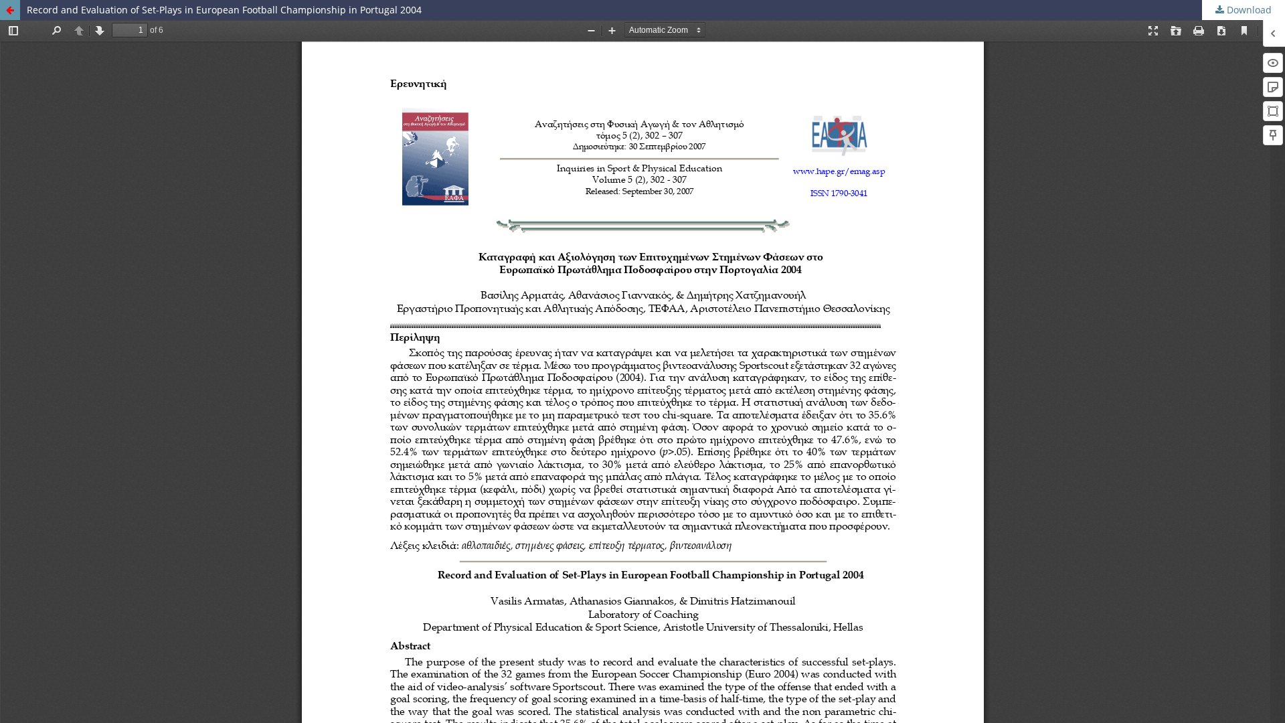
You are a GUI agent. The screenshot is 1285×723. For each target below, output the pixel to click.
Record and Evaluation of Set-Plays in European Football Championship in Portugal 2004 (224, 9)
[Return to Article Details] (10, 10)
